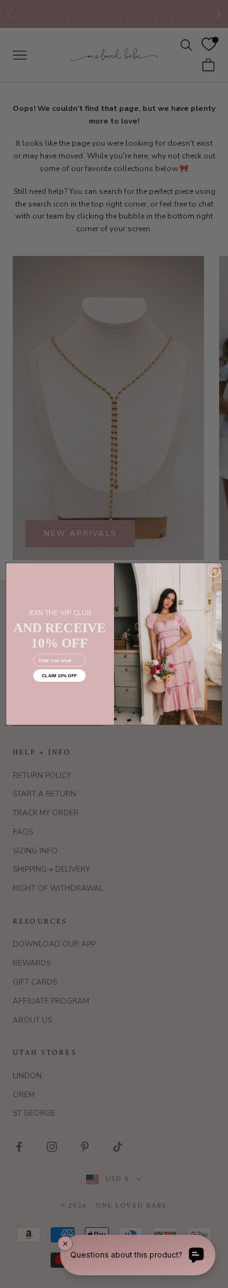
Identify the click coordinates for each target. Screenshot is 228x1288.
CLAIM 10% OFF (59, 675)
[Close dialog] (213, 571)
